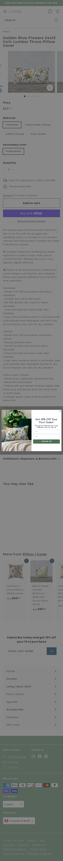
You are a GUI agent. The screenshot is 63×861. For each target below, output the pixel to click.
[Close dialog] (60, 411)
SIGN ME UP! (46, 441)
